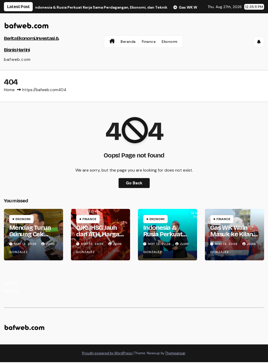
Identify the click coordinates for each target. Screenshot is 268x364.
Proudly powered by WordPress (107, 353)
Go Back (134, 183)
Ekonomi (169, 41)
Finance (149, 41)
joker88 (11, 282)
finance (89, 219)
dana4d (11, 290)
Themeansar (175, 353)
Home (9, 89)
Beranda (128, 41)
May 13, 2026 (26, 244)
